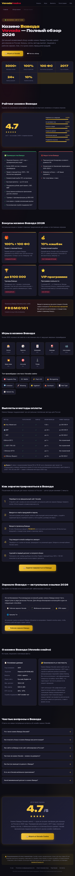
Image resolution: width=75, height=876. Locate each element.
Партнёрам (54, 868)
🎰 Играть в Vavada (12, 53)
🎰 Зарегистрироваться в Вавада (37, 568)
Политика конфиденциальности (25, 868)
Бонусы (38, 3)
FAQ (71, 3)
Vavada (11, 3)
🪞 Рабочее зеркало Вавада (18, 628)
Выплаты (53, 3)
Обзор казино (16, 9)
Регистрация (62, 3)
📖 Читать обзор (33, 53)
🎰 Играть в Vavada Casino (37, 836)
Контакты (62, 868)
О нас (12, 868)
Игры (45, 3)
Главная (5, 9)
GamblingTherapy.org (37, 862)
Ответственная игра (43, 868)
